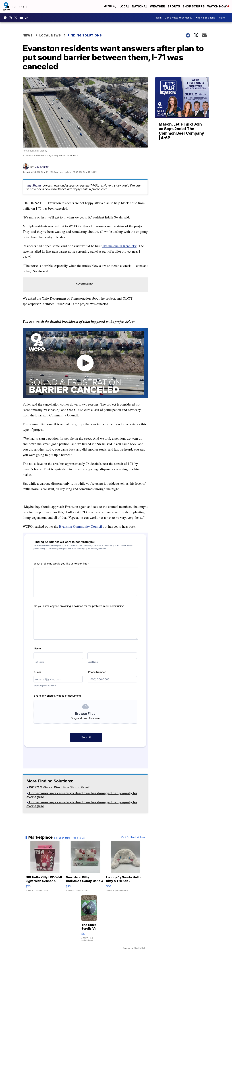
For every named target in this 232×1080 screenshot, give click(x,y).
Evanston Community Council (80, 526)
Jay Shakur (42, 166)
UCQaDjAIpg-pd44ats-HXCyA (22, 17)
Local (124, 6)
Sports (173, 6)
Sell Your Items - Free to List (69, 837)
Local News (50, 35)
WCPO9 (6, 17)
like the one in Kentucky (119, 246)
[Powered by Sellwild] (139, 948)
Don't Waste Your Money (178, 17)
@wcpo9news (27, 17)
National (139, 6)
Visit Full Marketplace (133, 837)
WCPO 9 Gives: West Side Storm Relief (58, 788)
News (28, 35)
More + (223, 17)
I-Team (157, 17)
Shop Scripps (194, 6)
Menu (108, 6)
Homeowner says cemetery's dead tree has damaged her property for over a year (81, 795)
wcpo (16, 17)
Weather (157, 6)
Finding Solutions (205, 17)
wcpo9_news (11, 17)
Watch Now (217, 6)
